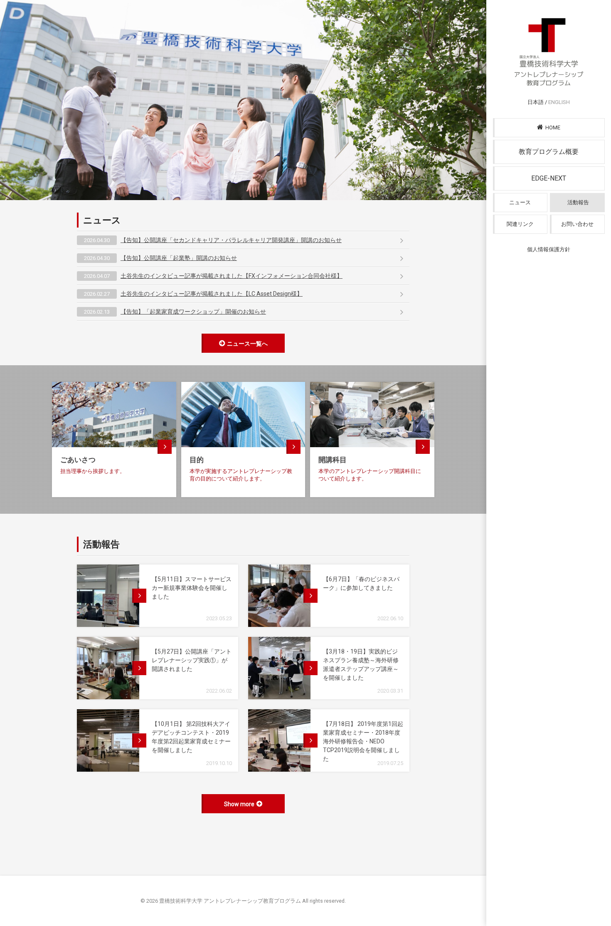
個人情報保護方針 (548, 249)
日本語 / (548, 102)
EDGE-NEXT (548, 178)
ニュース (520, 202)
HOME (552, 127)
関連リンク (520, 224)
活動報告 (578, 202)
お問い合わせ (577, 224)
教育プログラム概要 (549, 152)
